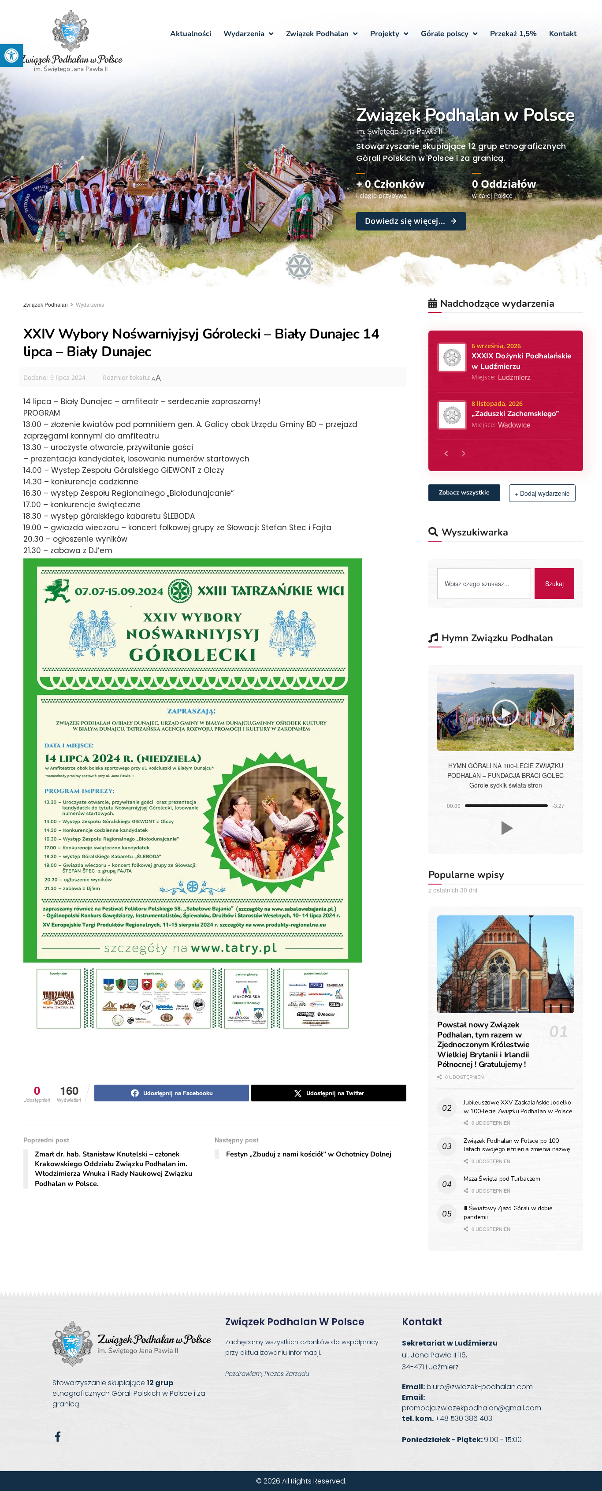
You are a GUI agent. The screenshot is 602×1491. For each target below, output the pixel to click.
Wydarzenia (90, 304)
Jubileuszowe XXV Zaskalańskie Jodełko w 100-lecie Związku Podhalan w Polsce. (518, 1106)
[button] (11, 55)
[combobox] (484, 583)
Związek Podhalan (45, 304)
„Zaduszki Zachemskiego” (515, 414)
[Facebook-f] (57, 1437)
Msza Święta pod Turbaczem (502, 1179)
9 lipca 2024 (67, 377)
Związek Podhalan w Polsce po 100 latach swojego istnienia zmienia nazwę (516, 1145)
